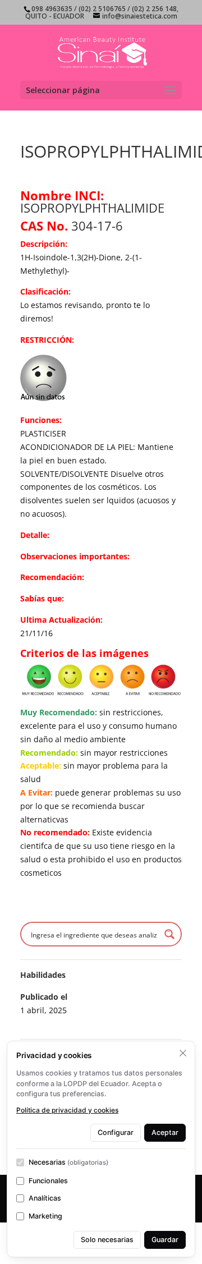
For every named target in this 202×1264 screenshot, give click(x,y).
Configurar (116, 1132)
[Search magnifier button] (169, 934)
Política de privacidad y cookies (67, 1110)
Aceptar (165, 1132)
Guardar (165, 1239)
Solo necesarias (107, 1239)
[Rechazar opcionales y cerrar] (183, 1053)
